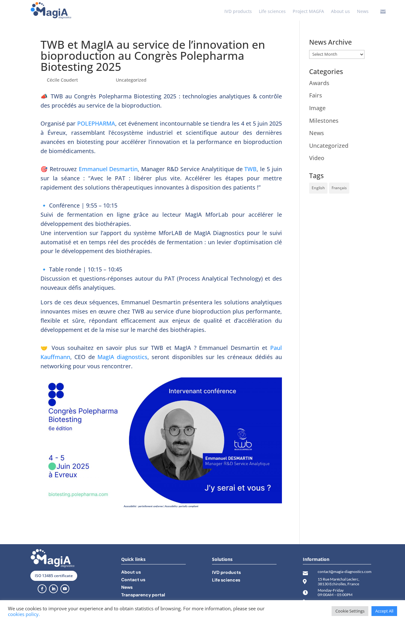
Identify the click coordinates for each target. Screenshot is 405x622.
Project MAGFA (308, 11)
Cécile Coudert (62, 80)
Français (339, 187)
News (363, 11)
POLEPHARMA (96, 123)
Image (317, 108)
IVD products (238, 11)
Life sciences (272, 11)
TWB (250, 169)
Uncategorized (131, 80)
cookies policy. (24, 614)
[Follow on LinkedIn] (53, 588)
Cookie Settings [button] (349, 611)
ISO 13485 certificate (54, 575)
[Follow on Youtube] (64, 588)
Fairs (315, 95)
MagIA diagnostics (122, 357)
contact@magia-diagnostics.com (344, 571)
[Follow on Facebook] (42, 588)
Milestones (324, 120)
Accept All (384, 611)
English (318, 187)
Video (316, 158)
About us (340, 11)
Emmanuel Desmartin (108, 169)
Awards (319, 83)
